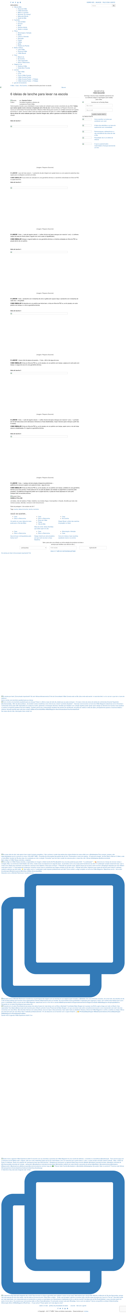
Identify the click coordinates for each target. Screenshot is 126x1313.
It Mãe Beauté (22, 53)
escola (16, 509)
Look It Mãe (21, 49)
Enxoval (20, 23)
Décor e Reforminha (24, 62)
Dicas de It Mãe (22, 9)
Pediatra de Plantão (23, 46)
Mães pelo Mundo (23, 16)
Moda (19, 25)
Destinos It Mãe (22, 66)
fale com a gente (81, 1306)
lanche (31, 509)
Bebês (19, 35)
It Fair (19, 73)
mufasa (86, 1311)
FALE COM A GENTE (109, 2)
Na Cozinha (21, 59)
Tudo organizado (23, 60)
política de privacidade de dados (58, 1306)
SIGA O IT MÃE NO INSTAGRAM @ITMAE (63, 551)
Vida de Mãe (17, 7)
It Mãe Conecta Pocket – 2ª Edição (28, 79)
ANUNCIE (98, 2)
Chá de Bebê (21, 22)
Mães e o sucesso (23, 12)
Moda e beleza (18, 48)
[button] (14, 5)
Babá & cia (21, 57)
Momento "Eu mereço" (24, 14)
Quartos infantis (22, 27)
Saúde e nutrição (23, 29)
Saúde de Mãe (22, 18)
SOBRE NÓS (90, 2)
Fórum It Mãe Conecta (24, 75)
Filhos (16, 31)
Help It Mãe (21, 72)
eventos (16, 70)
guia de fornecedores (20, 83)
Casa (15, 55)
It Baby (20, 42)
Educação (21, 38)
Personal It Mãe (22, 51)
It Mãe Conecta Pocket (24, 77)
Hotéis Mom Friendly (24, 68)
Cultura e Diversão (23, 36)
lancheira (36, 509)
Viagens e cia (18, 64)
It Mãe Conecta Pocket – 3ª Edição (28, 81)
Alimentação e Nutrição (24, 33)
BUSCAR (93, 548)
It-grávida (17, 20)
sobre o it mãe (43, 1306)
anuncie (73, 1306)
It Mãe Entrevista (23, 11)
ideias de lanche (23, 509)
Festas (20, 40)
